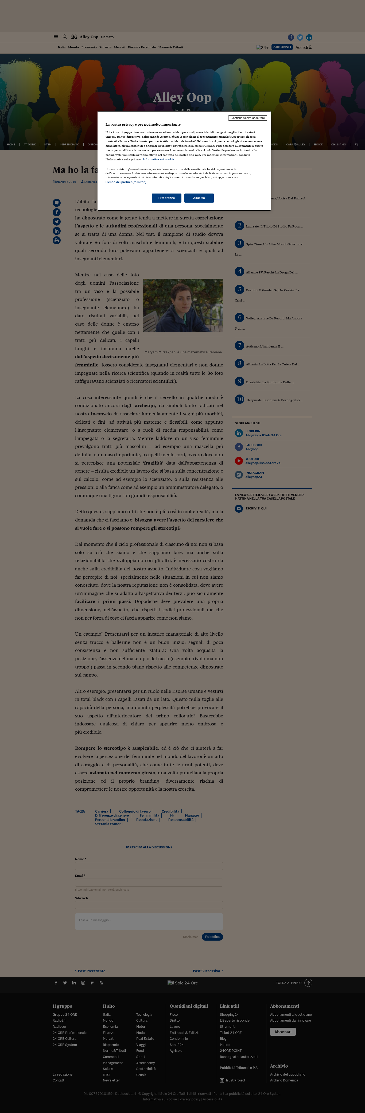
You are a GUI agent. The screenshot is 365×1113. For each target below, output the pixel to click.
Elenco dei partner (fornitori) (126, 182)
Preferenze (166, 197)
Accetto (199, 197)
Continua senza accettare (248, 117)
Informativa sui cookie (158, 159)
